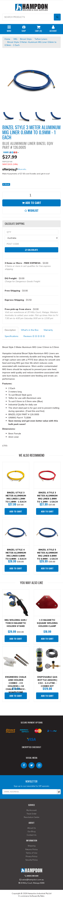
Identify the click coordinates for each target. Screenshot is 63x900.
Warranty (48, 330)
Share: (6, 152)
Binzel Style (26, 39)
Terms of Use (31, 853)
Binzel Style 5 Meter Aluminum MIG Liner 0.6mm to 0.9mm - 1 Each (47, 554)
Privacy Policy (31, 856)
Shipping (31, 846)
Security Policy (31, 860)
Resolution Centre (31, 817)
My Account (31, 810)
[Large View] (7, 117)
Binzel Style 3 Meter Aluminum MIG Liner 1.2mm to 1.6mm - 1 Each (15, 497)
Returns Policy (31, 849)
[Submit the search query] (57, 17)
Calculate (32, 249)
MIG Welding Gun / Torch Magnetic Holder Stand (16, 623)
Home (7, 39)
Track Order (31, 814)
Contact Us (31, 835)
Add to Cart (33, 203)
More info (22, 169)
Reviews (28, 336)
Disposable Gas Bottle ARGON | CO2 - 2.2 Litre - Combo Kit (47, 682)
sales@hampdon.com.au (32, 879)
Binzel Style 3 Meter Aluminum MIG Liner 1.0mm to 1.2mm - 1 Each (47, 497)
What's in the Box (29, 330)
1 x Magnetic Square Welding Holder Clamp (47, 623)
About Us (31, 828)
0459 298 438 (32, 876)
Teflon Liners (40, 39)
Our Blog (31, 831)
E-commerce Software (28, 896)
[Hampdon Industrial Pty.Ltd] (31, 7)
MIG (15, 39)
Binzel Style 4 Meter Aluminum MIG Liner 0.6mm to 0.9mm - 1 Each (15, 554)
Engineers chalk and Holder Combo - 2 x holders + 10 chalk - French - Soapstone (15, 685)
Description (10, 330)
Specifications (11, 336)
